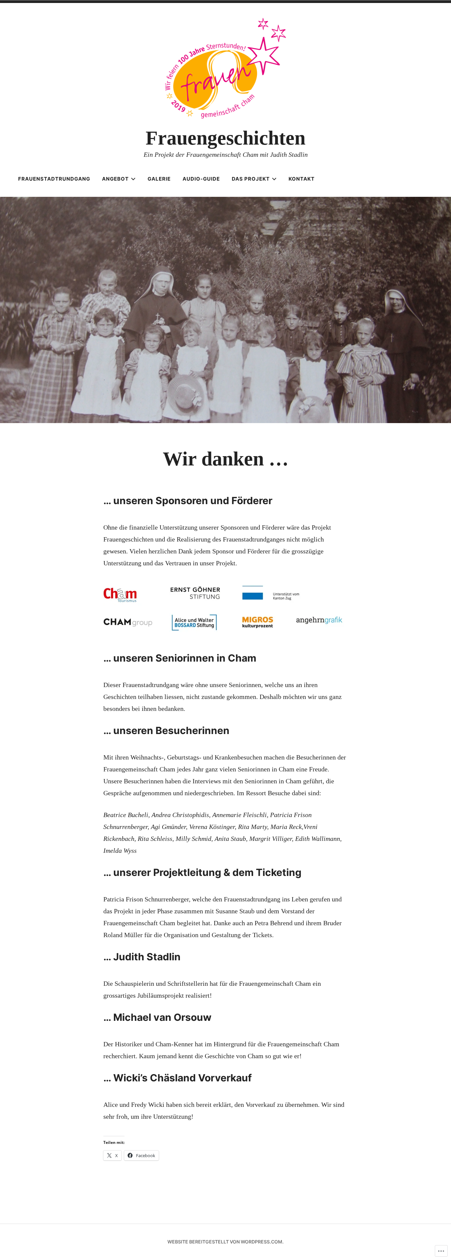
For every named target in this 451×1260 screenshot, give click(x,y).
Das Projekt (251, 179)
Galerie (159, 179)
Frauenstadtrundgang (54, 179)
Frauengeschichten (225, 138)
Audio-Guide (201, 179)
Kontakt (302, 179)
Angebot (115, 179)
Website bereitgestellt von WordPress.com (224, 1241)
